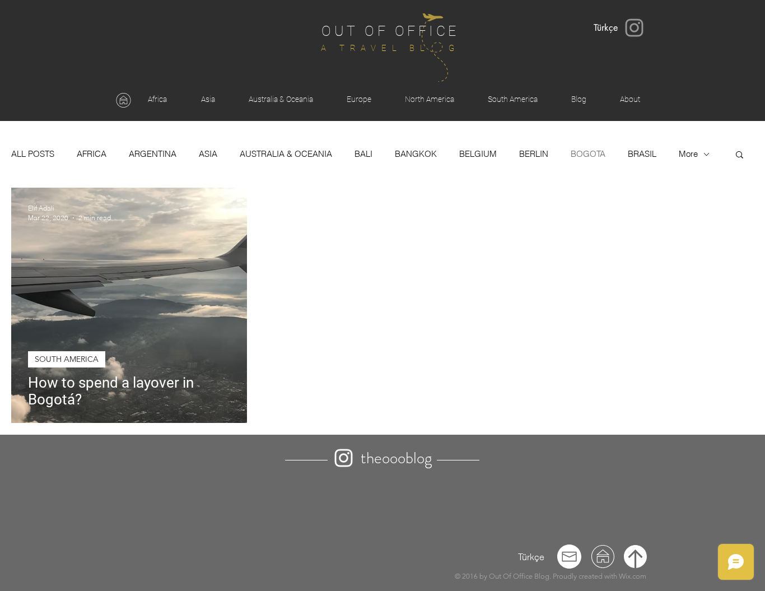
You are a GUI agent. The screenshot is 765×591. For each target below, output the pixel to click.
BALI (363, 154)
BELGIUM (478, 154)
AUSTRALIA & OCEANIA (286, 154)
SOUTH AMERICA (67, 359)
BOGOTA (588, 154)
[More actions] (228, 212)
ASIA (208, 154)
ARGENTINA (152, 154)
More (688, 154)
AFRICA (91, 154)
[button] (739, 155)
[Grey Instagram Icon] (634, 28)
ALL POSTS (32, 154)
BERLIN (533, 154)
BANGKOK (416, 154)
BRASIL (642, 154)
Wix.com (632, 576)
